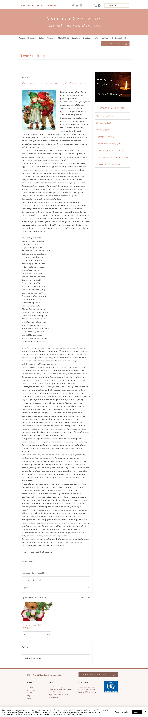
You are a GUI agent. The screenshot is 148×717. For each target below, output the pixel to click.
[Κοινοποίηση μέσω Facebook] (23, 580)
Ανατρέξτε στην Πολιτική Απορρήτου (71, 714)
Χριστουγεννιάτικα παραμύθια (33, 573)
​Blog (28, 695)
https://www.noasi (55, 689)
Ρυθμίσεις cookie (121, 712)
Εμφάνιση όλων (84, 597)
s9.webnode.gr (67, 689)
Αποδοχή (137, 712)
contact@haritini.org (88, 692)
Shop (29, 698)
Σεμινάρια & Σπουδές (57, 697)
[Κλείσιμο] (145, 712)
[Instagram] (81, 5)
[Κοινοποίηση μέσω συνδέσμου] (40, 580)
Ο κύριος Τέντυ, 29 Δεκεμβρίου (32, 626)
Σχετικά (30, 687)
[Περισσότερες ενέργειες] (89, 77)
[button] (97, 5)
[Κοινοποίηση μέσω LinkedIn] (34, 580)
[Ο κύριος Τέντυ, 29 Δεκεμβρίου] (37, 611)
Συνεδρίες (31, 690)
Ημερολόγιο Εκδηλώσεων (58, 694)
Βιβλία (29, 693)
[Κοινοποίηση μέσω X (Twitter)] (29, 580)
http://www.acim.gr (55, 687)
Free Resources (55, 692)
